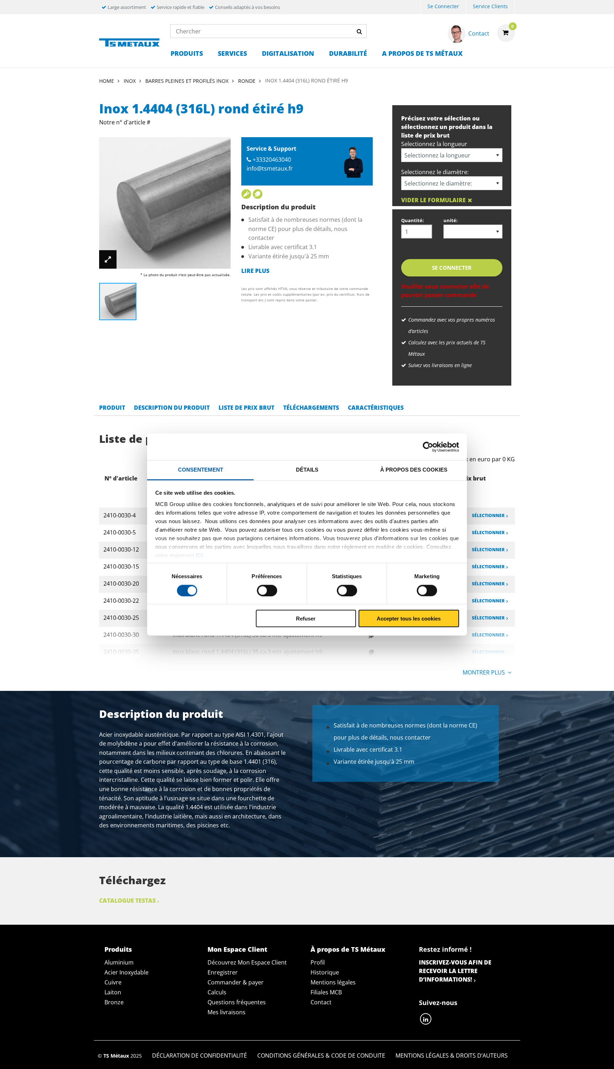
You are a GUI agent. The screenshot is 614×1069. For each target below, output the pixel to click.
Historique (325, 972)
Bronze (114, 1002)
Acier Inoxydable (126, 972)
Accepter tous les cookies (409, 619)
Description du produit (172, 408)
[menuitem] (443, 7)
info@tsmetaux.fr (270, 168)
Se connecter (443, 6)
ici (199, 555)
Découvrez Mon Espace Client (247, 962)
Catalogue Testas (127, 900)
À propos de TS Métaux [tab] (348, 949)
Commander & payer (236, 982)
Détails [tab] (307, 470)
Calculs (217, 992)
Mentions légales (333, 982)
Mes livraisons (227, 1012)
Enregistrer (223, 972)
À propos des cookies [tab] (413, 470)
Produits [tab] (118, 949)
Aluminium (119, 962)
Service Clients (490, 6)
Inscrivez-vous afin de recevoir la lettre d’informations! (455, 970)
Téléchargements (311, 408)
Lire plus (255, 271)
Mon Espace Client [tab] (237, 949)
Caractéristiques (376, 408)
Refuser (306, 619)
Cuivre (113, 982)
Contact (321, 1002)
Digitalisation (288, 53)
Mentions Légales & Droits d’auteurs (451, 1055)
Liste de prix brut (246, 408)
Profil (318, 962)
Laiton (112, 992)
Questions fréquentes (237, 1002)
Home (106, 80)
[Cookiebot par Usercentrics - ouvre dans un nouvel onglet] (428, 446)
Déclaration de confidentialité (199, 1055)
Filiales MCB (326, 992)
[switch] (267, 590)
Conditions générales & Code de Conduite (321, 1055)
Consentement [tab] (200, 470)
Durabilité (348, 53)
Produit (112, 408)
